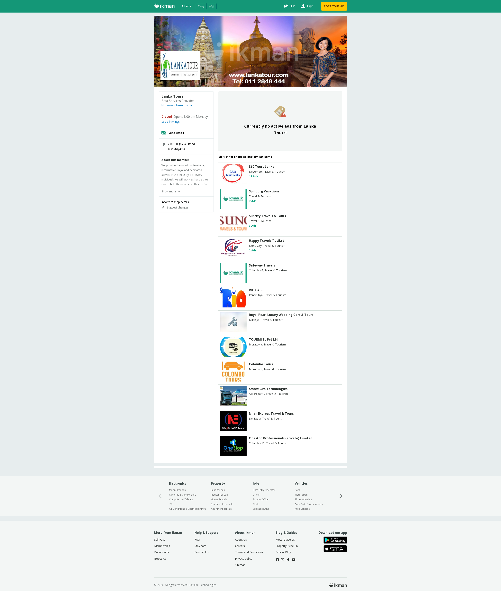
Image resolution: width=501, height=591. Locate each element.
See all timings (170, 121)
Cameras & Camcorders (182, 494)
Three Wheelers (303, 499)
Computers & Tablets (181, 499)
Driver (256, 494)
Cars (297, 490)
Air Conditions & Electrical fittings (187, 508)
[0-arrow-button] (160, 496)
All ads (186, 6)
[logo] (233, 183)
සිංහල (201, 6)
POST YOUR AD (334, 6)
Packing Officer (261, 499)
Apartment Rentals (221, 508)
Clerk (256, 504)
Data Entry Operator (264, 490)
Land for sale (218, 490)
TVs (171, 504)
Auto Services (302, 508)
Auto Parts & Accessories (309, 504)
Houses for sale (219, 494)
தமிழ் (211, 6)
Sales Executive (261, 508)
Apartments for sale (222, 504)
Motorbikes (301, 494)
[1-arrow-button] (341, 496)
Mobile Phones (177, 490)
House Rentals (219, 499)
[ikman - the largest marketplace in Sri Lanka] (164, 6)
